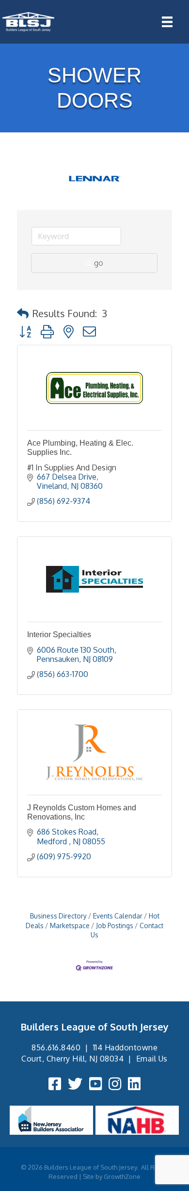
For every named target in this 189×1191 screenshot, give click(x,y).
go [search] (98, 263)
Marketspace (70, 925)
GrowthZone (122, 1176)
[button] (23, 313)
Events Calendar (117, 916)
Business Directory (58, 916)
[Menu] (167, 22)
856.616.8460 (56, 1047)
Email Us (152, 1058)
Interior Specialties (59, 634)
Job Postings (114, 925)
